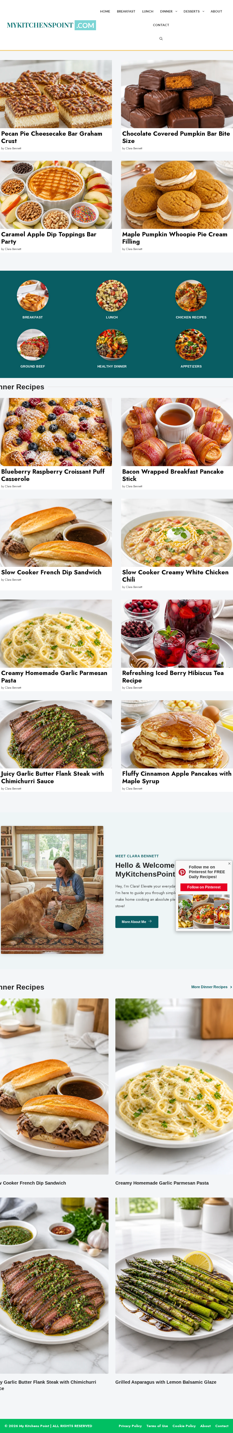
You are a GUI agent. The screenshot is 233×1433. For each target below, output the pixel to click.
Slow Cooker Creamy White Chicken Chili (175, 576)
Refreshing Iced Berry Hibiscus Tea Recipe (173, 676)
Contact (161, 25)
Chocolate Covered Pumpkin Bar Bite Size (176, 137)
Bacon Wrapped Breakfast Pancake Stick (173, 475)
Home (105, 11)
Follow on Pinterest (203, 887)
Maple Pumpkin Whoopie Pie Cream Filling (175, 238)
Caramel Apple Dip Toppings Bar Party (48, 238)
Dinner (166, 11)
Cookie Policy (184, 1425)
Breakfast (126, 11)
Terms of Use (157, 1425)
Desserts (192, 11)
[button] (176, 11)
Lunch (147, 11)
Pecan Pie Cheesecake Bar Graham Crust (51, 137)
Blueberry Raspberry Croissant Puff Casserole (53, 475)
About (216, 11)
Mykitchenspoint (40, 24)
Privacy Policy (130, 1425)
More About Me (134, 922)
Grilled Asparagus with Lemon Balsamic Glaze (165, 1382)
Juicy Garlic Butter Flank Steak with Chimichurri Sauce (52, 777)
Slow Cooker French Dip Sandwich (51, 572)
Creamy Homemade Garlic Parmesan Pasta (54, 676)
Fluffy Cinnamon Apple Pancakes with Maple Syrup (177, 777)
